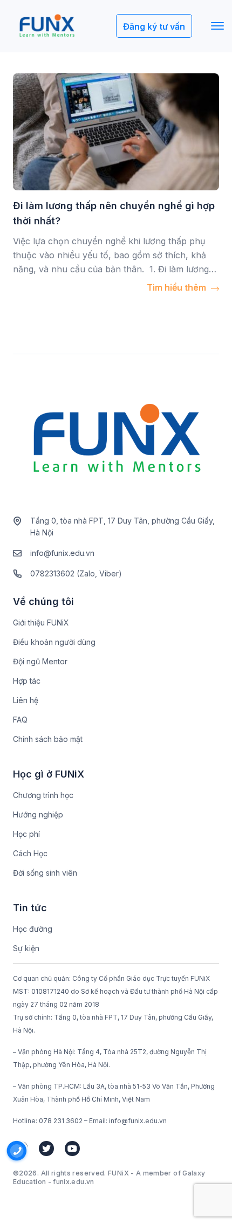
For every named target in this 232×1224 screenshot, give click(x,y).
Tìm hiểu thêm (177, 287)
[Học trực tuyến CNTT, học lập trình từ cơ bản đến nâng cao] (46, 26)
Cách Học (30, 853)
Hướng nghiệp (38, 814)
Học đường (32, 928)
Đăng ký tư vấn (154, 26)
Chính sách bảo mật (48, 739)
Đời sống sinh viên (45, 872)
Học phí (26, 833)
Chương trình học (43, 795)
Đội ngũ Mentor (40, 661)
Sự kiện (26, 948)
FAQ (20, 719)
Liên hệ (25, 700)
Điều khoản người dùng (54, 642)
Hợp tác (26, 680)
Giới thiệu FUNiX (41, 622)
